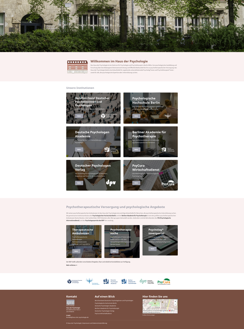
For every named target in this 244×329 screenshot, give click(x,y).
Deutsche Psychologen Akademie (105, 306)
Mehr (79, 116)
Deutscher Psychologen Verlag (104, 311)
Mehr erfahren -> (71, 265)
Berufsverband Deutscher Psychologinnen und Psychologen (114, 300)
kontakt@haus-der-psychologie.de (77, 317)
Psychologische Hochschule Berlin (106, 303)
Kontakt (174, 5)
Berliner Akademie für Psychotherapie (134, 215)
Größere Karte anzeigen (148, 315)
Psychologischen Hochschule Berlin (104, 215)
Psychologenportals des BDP (94, 220)
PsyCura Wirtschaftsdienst (103, 313)
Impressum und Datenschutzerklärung (94, 323)
